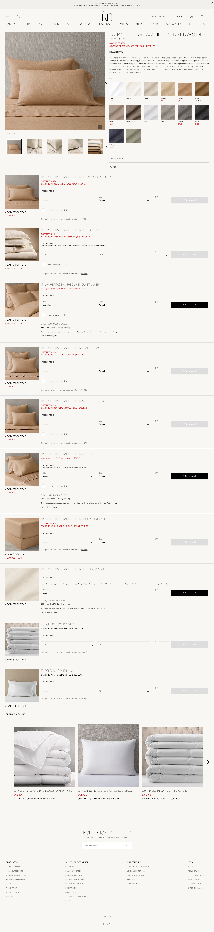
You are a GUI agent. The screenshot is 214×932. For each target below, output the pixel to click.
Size (44, 302)
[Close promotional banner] (212, 3)
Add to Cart (189, 305)
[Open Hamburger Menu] (7, 16)
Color (101, 197)
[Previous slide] (6, 762)
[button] (159, 158)
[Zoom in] (100, 127)
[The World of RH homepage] (107, 16)
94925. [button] (84, 219)
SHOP (137, 5)
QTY (156, 197)
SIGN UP (125, 845)
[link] (173, 24)
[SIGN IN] (191, 16)
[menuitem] (11, 24)
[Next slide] (106, 84)
